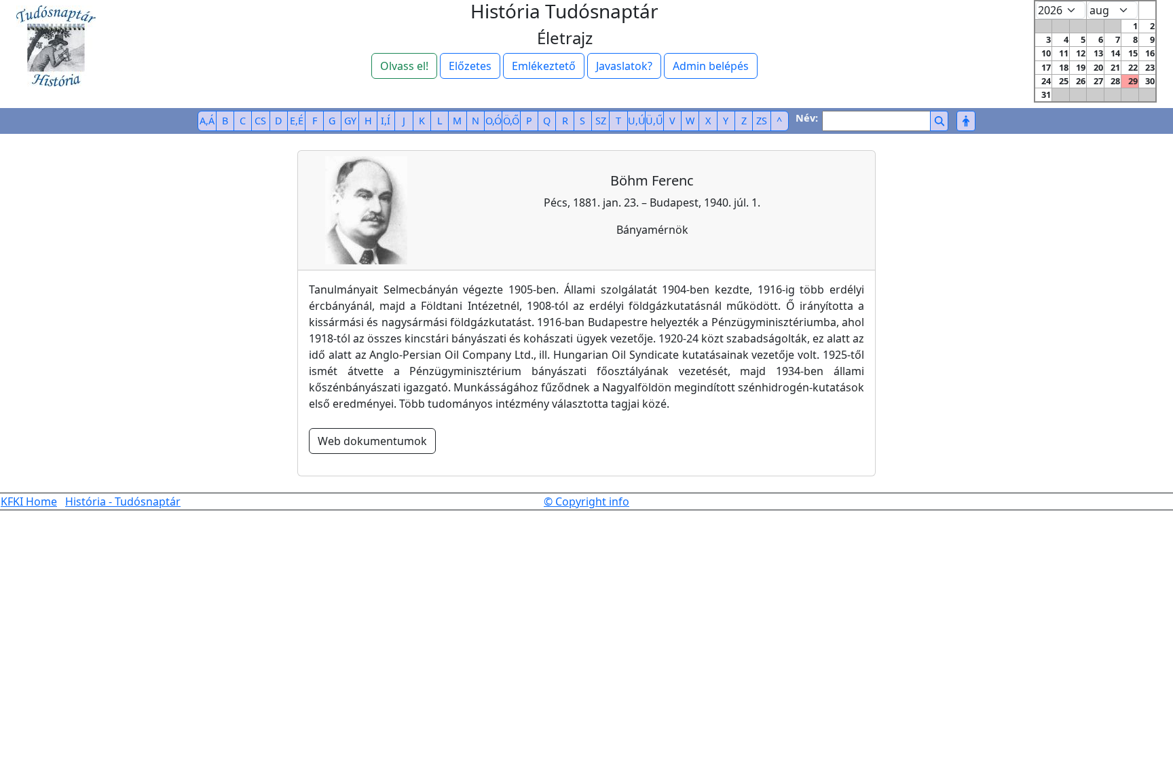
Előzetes (470, 65)
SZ (600, 120)
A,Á (207, 120)
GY (350, 120)
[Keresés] (939, 121)
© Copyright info (586, 501)
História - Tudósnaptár (123, 501)
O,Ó (493, 120)
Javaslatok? (624, 65)
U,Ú (637, 120)
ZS (761, 120)
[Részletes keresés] (965, 121)
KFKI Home (29, 501)
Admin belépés (711, 65)
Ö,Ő (511, 120)
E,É (296, 120)
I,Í (385, 120)
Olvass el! (404, 65)
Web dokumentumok (372, 441)
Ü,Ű (654, 120)
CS (260, 120)
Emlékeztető (544, 65)
